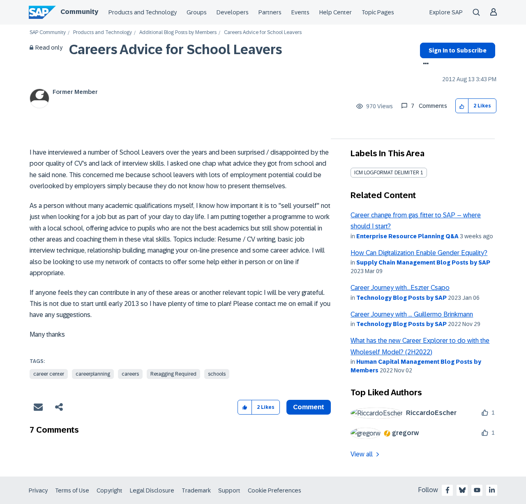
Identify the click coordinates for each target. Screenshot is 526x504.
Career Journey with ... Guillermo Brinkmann (412, 314)
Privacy (38, 490)
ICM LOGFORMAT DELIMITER (386, 173)
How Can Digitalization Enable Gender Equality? (419, 252)
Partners (269, 12)
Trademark (196, 490)
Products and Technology (142, 12)
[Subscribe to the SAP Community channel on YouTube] (477, 490)
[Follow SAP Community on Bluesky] (462, 490)
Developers (233, 12)
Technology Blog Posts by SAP (401, 297)
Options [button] (424, 64)
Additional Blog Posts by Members (178, 32)
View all (362, 454)
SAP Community (48, 32)
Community (79, 11)
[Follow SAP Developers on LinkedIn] (492, 490)
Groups (197, 12)
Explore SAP (446, 12)
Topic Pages (378, 12)
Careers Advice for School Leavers (175, 49)
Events (300, 12)
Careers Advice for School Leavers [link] (263, 32)
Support (229, 490)
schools (217, 374)
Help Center (335, 12)
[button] (462, 106)
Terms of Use (72, 490)
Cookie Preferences (274, 490)
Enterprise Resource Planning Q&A (407, 236)
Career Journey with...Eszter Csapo (400, 287)
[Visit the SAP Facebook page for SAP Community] (447, 490)
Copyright (109, 490)
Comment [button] (308, 407)
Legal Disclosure (152, 490)
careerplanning (93, 374)
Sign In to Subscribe (458, 50)
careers (130, 374)
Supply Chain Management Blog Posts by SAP (423, 262)
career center (48, 374)
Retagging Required (173, 374)
